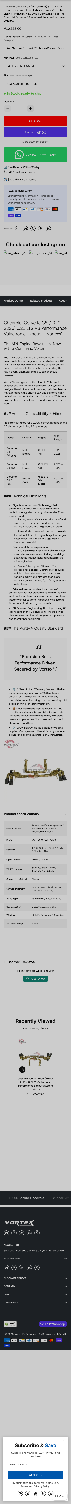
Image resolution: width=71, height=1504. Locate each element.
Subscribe (34, 1475)
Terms (24, 1486)
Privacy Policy (42, 1486)
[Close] (64, 1441)
